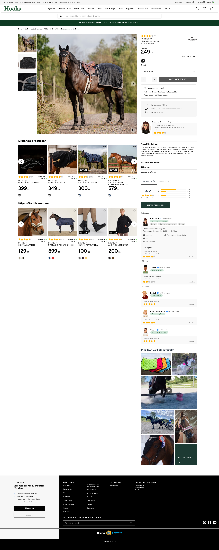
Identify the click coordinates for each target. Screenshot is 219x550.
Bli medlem (29, 508)
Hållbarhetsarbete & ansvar (72, 493)
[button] (27, 43)
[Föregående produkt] (21, 161)
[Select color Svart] (19, 195)
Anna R (153, 268)
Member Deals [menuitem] (64, 8)
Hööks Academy (115, 485)
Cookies (65, 508)
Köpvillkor (66, 485)
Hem (20, 29)
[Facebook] (209, 522)
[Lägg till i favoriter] (134, 38)
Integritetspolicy (68, 504)
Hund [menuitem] (120, 8)
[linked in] (214, 522)
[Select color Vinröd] (52, 258)
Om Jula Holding (92, 493)
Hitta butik (199, 2)
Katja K (153, 293)
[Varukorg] (212, 8)
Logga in (188, 2)
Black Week (91, 497)
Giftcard (89, 504)
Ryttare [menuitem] (91, 8)
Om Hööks (66, 497)
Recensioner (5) (149, 181)
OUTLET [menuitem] (167, 8)
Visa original (147, 248)
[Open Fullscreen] (133, 130)
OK (131, 523)
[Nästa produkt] (134, 161)
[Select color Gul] (86, 258)
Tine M (153, 330)
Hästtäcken (50, 29)
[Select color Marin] (79, 195)
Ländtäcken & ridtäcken (68, 29)
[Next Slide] (133, 83)
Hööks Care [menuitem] (143, 8)
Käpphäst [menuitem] (130, 8)
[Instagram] (204, 522)
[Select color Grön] (19, 258)
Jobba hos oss (67, 500)
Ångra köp (90, 508)
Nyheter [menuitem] (51, 8)
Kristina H (156, 122)
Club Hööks (91, 501)
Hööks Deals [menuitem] (79, 8)
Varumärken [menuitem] (156, 8)
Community (164, 181)
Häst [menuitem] (99, 8)
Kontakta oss (67, 489)
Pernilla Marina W (158, 311)
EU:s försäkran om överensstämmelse (93, 485)
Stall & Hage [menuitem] (110, 8)
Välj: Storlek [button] (147, 71)
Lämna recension (155, 205)
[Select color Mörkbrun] (113, 258)
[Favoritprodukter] (204, 8)
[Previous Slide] (40, 83)
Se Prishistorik (189, 56)
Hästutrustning (36, 29)
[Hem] (25, 8)
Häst (26, 29)
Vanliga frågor (91, 489)
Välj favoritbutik (161, 95)
